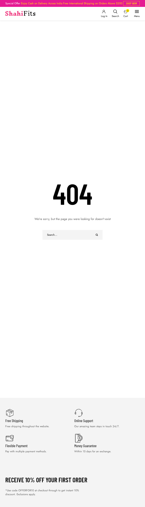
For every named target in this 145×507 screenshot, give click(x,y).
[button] (131, 3)
